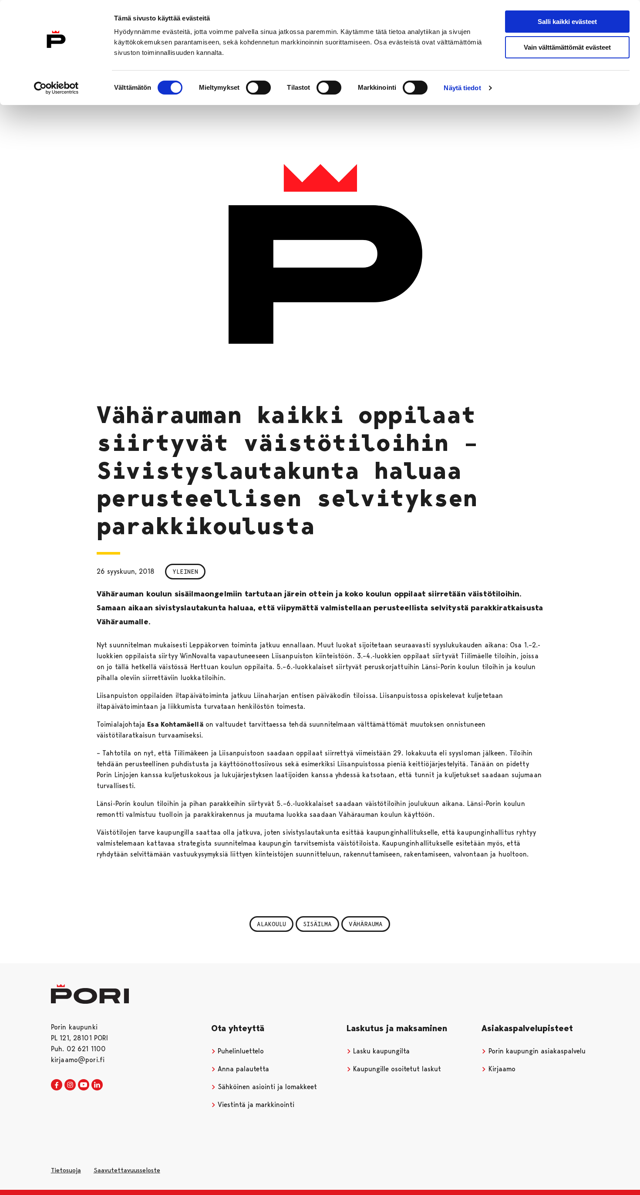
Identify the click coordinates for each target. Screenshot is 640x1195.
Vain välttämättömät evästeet (567, 47)
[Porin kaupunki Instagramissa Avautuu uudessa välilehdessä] (70, 1085)
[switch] (258, 88)
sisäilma (317, 924)
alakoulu (271, 924)
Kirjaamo (500, 1069)
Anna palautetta (242, 1069)
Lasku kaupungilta (380, 1051)
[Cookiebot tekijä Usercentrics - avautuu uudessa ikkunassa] (56, 88)
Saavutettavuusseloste (127, 1170)
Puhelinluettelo (240, 1051)
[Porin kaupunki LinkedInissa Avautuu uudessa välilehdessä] (97, 1085)
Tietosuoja (66, 1170)
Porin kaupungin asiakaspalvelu (536, 1051)
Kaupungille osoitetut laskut (396, 1069)
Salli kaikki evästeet (567, 21)
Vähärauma (366, 924)
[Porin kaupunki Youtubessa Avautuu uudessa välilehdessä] (83, 1085)
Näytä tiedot (462, 87)
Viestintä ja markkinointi (255, 1104)
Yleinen (185, 571)
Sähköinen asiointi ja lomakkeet (266, 1087)
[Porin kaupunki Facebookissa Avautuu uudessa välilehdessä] (56, 1085)
